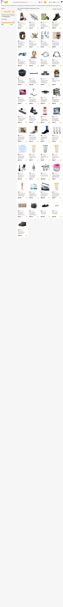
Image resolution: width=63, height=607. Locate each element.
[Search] (45, 2)
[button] (51, 2)
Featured (59, 9)
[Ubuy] (6, 2)
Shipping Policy (7, 16)
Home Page (4, 5)
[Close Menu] (1, 2)
